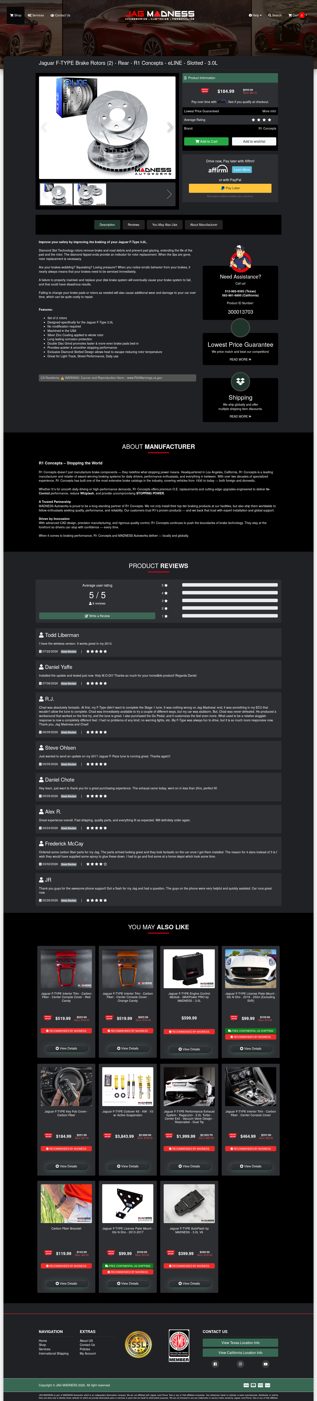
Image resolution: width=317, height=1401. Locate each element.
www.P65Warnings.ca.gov (144, 377)
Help (256, 15)
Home (43, 1340)
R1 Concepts (267, 128)
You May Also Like (164, 224)
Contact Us (62, 15)
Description (107, 224)
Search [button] (276, 15)
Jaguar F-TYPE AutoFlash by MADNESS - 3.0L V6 (189, 1230)
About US (86, 1340)
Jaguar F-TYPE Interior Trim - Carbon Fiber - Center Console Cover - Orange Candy (128, 997)
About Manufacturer (203, 224)
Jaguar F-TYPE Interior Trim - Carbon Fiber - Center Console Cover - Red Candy (66, 997)
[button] (170, 127)
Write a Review (99, 616)
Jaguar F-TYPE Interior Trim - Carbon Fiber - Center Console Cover (251, 1113)
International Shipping (54, 1353)
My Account (88, 1353)
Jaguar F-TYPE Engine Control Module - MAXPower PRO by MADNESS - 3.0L (189, 997)
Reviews (133, 224)
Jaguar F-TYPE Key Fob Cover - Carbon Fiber (66, 1113)
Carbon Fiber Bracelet (66, 1228)
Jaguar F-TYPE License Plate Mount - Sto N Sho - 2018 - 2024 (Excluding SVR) (250, 997)
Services (37, 15)
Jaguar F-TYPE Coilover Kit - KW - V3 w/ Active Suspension (127, 1113)
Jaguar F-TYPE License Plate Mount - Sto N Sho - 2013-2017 (127, 1230)
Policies (85, 1349)
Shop (17, 15)
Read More (239, 359)
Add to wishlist (254, 141)
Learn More (242, 169)
